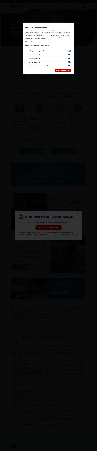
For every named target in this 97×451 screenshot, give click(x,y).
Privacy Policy (29, 42)
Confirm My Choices (63, 70)
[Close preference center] (71, 25)
